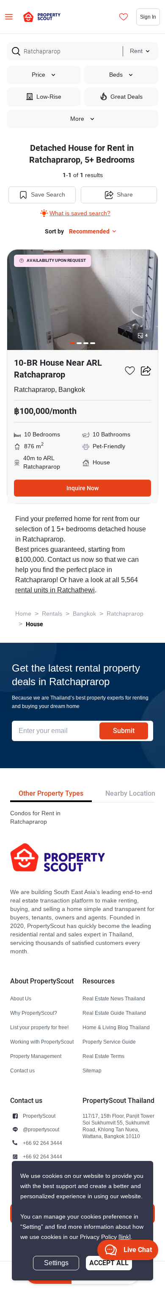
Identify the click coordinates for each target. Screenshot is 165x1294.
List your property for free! (39, 1027)
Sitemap (92, 1070)
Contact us (22, 1070)
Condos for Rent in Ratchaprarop (35, 817)
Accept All (109, 1263)
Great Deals (126, 96)
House (34, 624)
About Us (20, 998)
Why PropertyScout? (33, 1013)
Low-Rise (48, 96)
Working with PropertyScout (42, 1042)
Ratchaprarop (125, 613)
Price (38, 74)
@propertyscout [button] (41, 1129)
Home (23, 613)
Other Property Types (51, 793)
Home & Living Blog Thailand (116, 1027)
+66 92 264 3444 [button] (42, 1143)
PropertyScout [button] (39, 1116)
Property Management (35, 1056)
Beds (116, 74)
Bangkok (84, 613)
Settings (56, 1263)
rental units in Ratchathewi (55, 590)
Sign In (148, 17)
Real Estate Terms (103, 1056)
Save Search (48, 194)
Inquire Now (82, 488)
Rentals (52, 613)
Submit (124, 731)
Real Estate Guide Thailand (114, 1013)
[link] (124, 1237)
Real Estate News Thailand (113, 998)
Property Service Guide (109, 1042)
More (77, 118)
